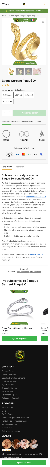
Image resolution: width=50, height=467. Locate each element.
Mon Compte (7, 407)
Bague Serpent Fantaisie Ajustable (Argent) (17, 329)
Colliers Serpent (9, 374)
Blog (4, 411)
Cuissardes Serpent (10, 398)
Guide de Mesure (36, 254)
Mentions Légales (9, 424)
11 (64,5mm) (7, 101)
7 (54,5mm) (7, 95)
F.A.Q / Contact (8, 414)
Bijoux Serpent (35, 272)
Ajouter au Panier (24, 463)
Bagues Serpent (14, 16)
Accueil (4, 16)
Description (19, 167)
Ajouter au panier (30, 113)
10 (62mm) (29, 95)
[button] (10, 111)
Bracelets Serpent (9, 388)
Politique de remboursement (14, 421)
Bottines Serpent (9, 381)
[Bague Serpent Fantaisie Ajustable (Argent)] (19, 307)
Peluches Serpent (9, 395)
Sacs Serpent (7, 391)
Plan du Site (7, 427)
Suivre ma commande (11, 431)
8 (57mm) (18, 95)
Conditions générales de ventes (15, 417)
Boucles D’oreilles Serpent (13, 378)
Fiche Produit (7, 167)
